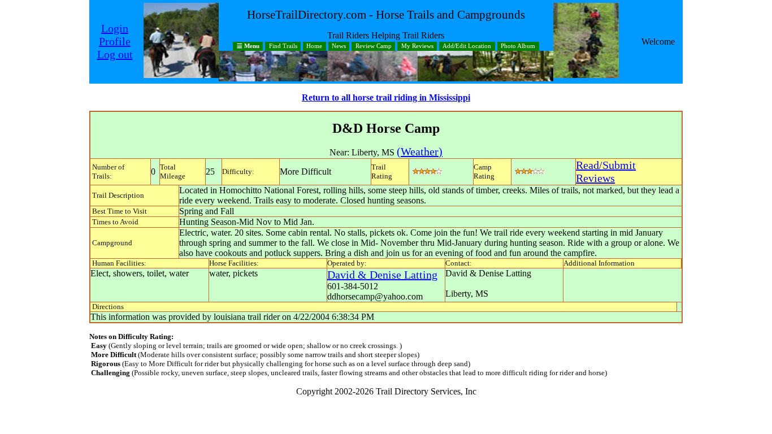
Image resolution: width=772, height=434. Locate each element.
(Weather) (420, 151)
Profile (115, 41)
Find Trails (283, 47)
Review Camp (373, 47)
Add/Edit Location (467, 47)
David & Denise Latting (382, 274)
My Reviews (417, 47)
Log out (115, 54)
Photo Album (518, 47)
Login (114, 28)
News (339, 47)
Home (314, 47)
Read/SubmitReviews (606, 171)
